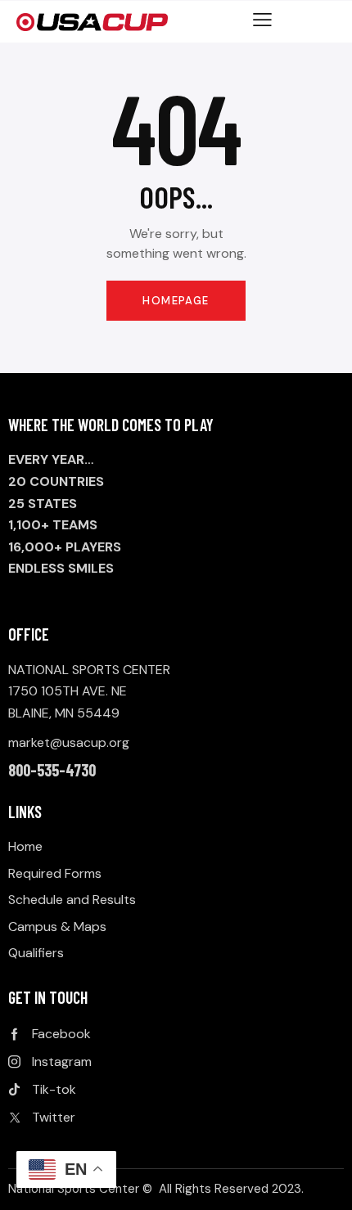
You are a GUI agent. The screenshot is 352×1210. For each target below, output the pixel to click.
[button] (262, 19)
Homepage (175, 301)
